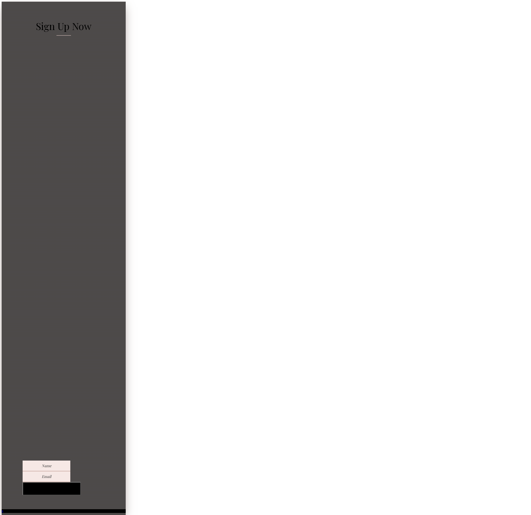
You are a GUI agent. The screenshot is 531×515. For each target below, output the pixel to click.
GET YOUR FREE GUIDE (51, 488)
